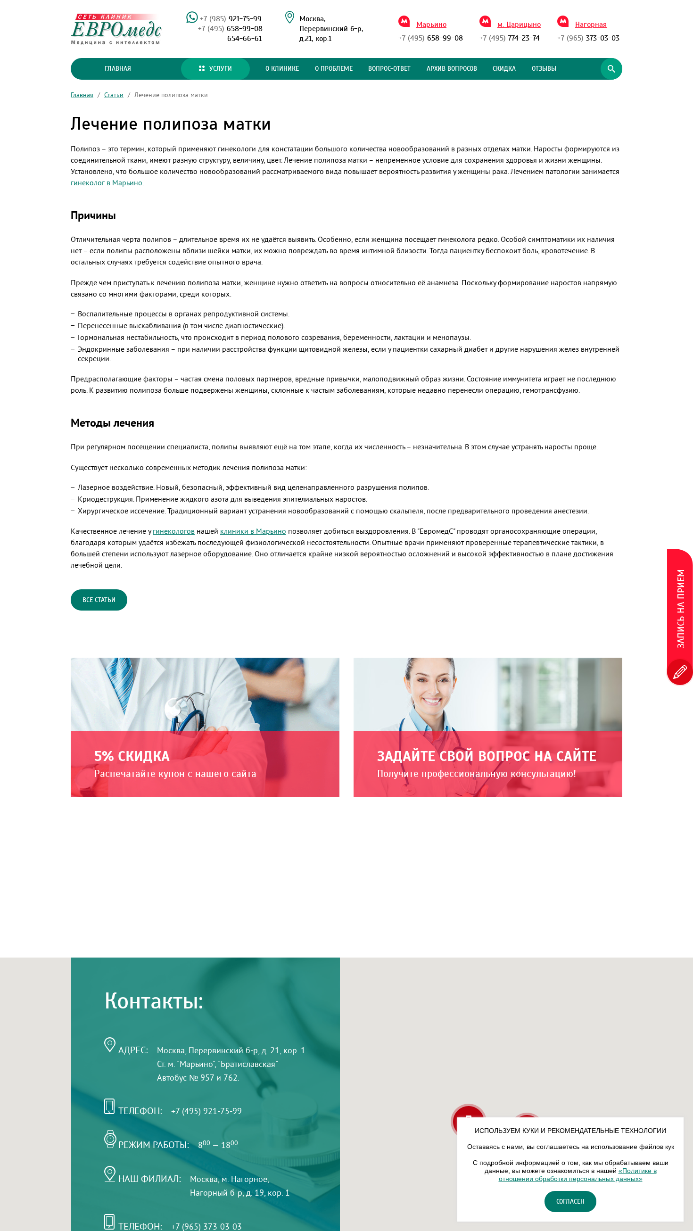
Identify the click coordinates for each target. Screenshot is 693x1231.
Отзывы (544, 69)
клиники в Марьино (253, 531)
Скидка (504, 69)
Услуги (220, 69)
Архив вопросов (452, 69)
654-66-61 (244, 38)
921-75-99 (231, 19)
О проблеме (334, 69)
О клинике (282, 69)
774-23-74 (509, 38)
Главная (118, 69)
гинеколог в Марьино (106, 182)
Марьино (431, 24)
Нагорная (591, 24)
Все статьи (99, 600)
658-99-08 (230, 29)
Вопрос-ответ (389, 69)
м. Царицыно (519, 24)
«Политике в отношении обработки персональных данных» (578, 1174)
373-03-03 (588, 38)
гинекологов (174, 531)
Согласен (570, 1201)
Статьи (114, 95)
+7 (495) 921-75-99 (206, 1111)
